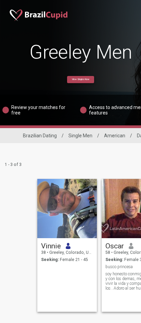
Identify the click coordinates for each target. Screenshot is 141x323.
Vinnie (51, 246)
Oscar (114, 246)
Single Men (80, 135)
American (114, 135)
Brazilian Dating (40, 135)
